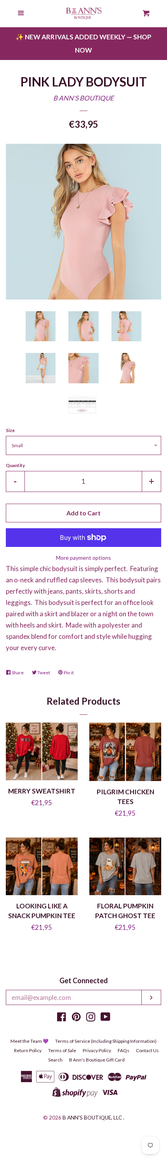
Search (55, 1060)
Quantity (15, 465)
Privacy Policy (97, 1050)
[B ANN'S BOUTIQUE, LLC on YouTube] (105, 1018)
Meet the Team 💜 (29, 1041)
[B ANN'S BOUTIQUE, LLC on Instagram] (91, 1018)
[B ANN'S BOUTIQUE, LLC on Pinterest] (76, 1018)
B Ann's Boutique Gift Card (97, 1060)
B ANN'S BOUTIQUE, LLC (92, 1117)
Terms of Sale (62, 1050)
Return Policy (28, 1050)
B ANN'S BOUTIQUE (83, 98)
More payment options (83, 557)
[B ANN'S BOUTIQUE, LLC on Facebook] (61, 1018)
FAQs (123, 1050)
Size (10, 430)
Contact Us (147, 1050)
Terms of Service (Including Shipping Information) (106, 1041)
